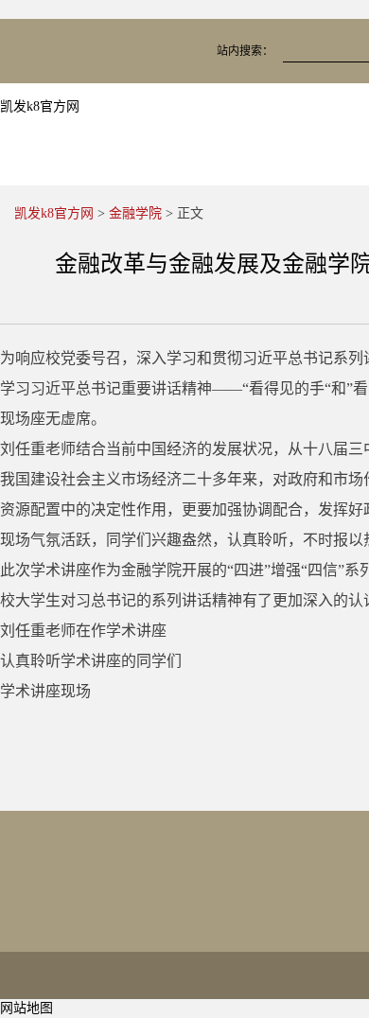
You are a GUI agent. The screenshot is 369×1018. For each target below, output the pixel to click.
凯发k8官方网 (39, 106)
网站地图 (26, 1008)
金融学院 (135, 213)
